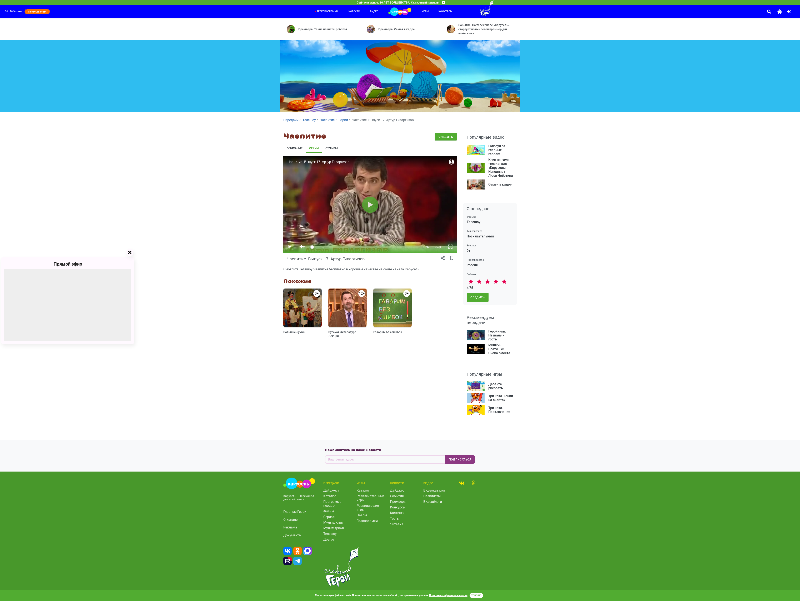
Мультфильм (333, 522)
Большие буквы (294, 332)
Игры (425, 11)
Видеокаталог (434, 490)
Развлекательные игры (370, 498)
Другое (328, 539)
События (397, 496)
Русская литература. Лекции (342, 334)
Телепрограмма (328, 11)
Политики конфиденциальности (448, 595)
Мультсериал (333, 528)
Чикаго (17, 11)
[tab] (462, 483)
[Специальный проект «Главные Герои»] (473, 8)
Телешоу (330, 534)
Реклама (290, 527)
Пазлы (362, 515)
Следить (446, 136)
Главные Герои (294, 512)
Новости (354, 11)
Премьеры (398, 502)
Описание (294, 148)
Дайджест (331, 490)
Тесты (394, 519)
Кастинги (397, 513)
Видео (374, 11)
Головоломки (367, 521)
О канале (290, 520)
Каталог (329, 496)
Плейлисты (432, 496)
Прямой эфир (68, 263)
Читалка (396, 524)
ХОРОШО (476, 595)
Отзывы (331, 148)
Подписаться (460, 459)
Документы (292, 535)
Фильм (328, 511)
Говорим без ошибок (387, 332)
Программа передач (332, 504)
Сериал (329, 517)
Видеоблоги (432, 502)
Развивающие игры (368, 508)
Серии (314, 148)
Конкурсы (445, 11)
